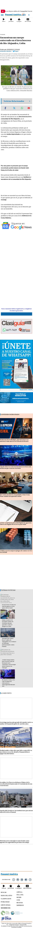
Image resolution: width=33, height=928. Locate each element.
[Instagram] (30, 879)
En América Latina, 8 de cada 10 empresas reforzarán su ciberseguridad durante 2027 (8, 683)
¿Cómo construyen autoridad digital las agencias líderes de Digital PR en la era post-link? (16, 523)
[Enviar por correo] (29, 108)
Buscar (3, 892)
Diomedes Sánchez (5, 51)
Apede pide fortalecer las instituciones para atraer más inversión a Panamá (16, 811)
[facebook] (17, 879)
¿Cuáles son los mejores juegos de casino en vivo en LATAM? (16, 551)
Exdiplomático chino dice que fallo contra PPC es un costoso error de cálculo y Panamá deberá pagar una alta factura (16, 751)
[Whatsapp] (13, 879)
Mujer (19, 897)
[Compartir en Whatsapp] (22, 108)
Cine (18, 900)
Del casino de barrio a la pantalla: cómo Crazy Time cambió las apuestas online (15, 495)
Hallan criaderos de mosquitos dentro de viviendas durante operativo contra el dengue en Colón (7, 623)
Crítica (19, 892)
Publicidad (5, 902)
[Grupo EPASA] (6, 918)
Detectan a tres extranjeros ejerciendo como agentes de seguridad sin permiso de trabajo (14, 841)
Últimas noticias (8, 590)
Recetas (20, 903)
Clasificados (6, 899)
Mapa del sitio (6, 895)
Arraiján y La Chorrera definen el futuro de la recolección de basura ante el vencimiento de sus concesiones (16, 783)
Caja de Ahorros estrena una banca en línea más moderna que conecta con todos (15, 467)
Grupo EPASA (5, 905)
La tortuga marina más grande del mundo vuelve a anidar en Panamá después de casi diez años (16, 723)
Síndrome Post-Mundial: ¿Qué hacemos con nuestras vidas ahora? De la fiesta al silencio (14, 440)
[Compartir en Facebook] (5, 108)
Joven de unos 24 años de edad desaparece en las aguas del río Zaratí (9, 606)
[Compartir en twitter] (14, 108)
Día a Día (20, 895)
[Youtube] (26, 879)
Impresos (20, 905)
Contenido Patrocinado (10, 414)
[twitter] (22, 879)
